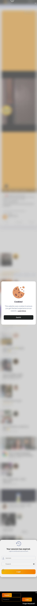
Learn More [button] (22, 311)
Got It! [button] (18, 317)
